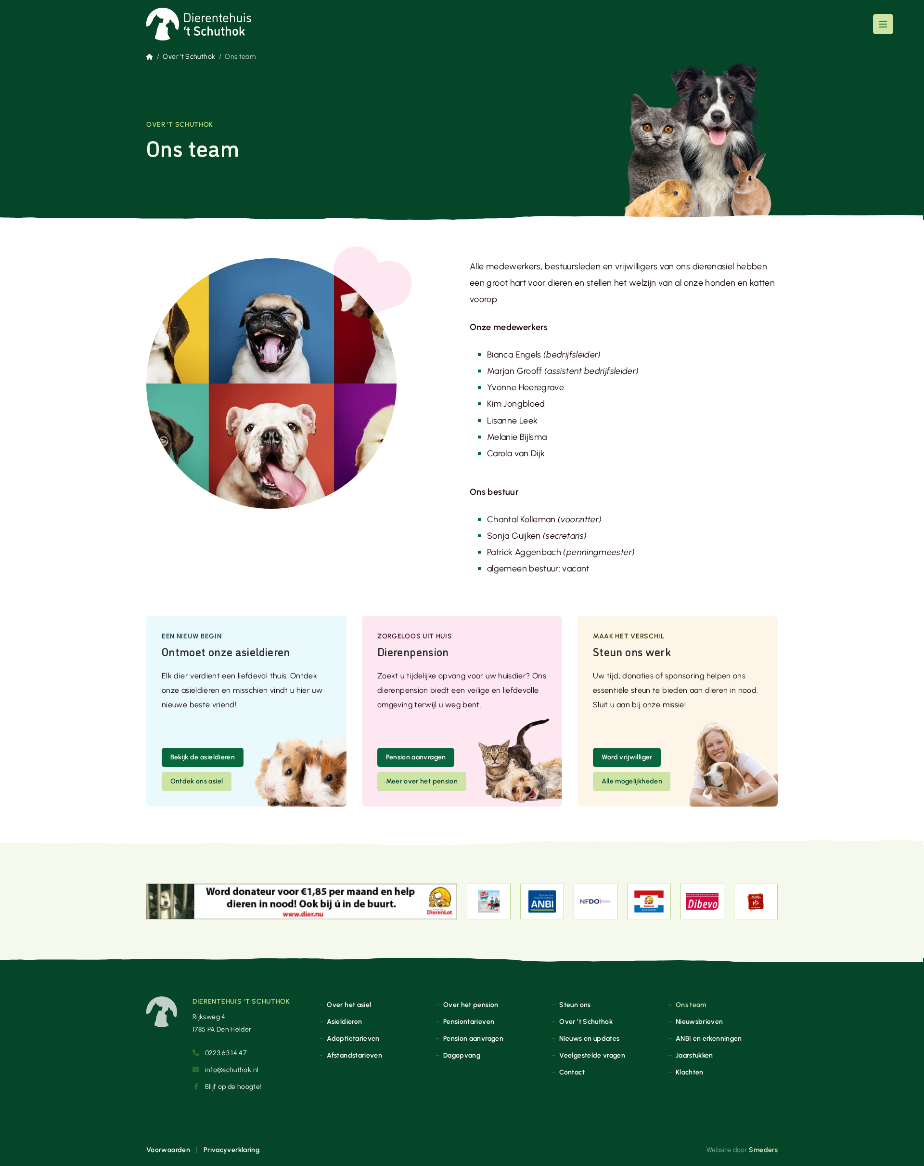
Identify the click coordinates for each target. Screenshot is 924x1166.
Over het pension (471, 1004)
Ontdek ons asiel (196, 781)
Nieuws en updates (589, 1038)
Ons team (691, 1004)
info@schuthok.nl (232, 1069)
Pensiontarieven (468, 1021)
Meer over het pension (422, 781)
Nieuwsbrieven (699, 1021)
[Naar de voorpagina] (198, 24)
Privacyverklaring (231, 1149)
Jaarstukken (694, 1055)
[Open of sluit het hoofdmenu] (883, 24)
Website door (742, 1149)
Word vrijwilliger (627, 757)
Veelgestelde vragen (592, 1055)
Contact (572, 1072)
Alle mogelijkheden (632, 781)
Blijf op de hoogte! (233, 1086)
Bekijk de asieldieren (202, 757)
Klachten (690, 1072)
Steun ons (574, 1004)
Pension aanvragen (416, 757)
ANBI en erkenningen (709, 1038)
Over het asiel (349, 1004)
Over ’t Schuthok (189, 56)
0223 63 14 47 (226, 1052)
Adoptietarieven (353, 1038)
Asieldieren (344, 1021)
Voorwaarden (168, 1149)
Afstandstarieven (354, 1055)
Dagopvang (461, 1055)
